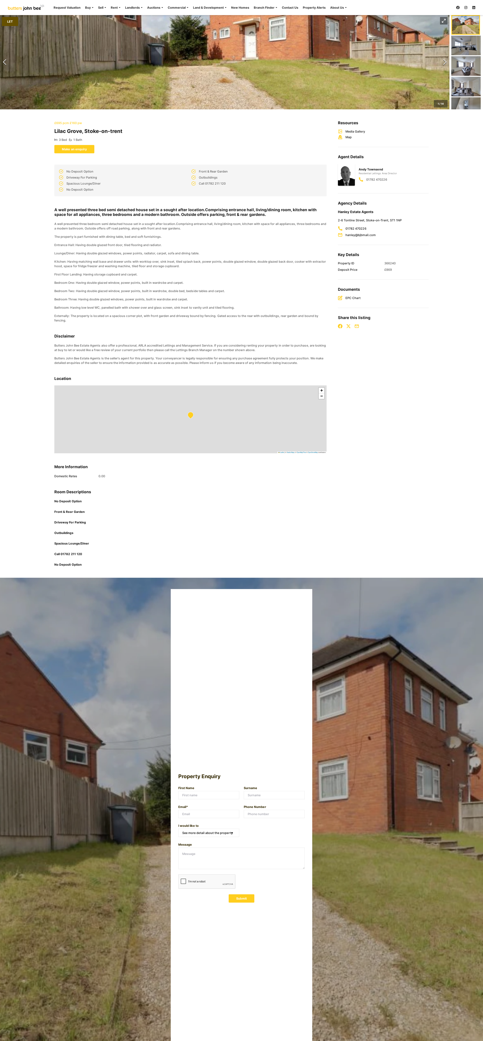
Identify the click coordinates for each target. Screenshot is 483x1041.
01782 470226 (376, 179)
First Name (186, 788)
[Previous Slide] (4, 62)
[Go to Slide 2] (466, 45)
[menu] (199, 7)
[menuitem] (67, 7)
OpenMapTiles (301, 452)
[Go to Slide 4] (466, 86)
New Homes (240, 7)
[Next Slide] (444, 62)
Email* (183, 807)
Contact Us (290, 7)
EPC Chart (353, 298)
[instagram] (466, 7)
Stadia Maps (291, 452)
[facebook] (458, 7)
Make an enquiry (74, 149)
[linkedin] (473, 7)
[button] (89, 7)
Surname (250, 788)
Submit (241, 898)
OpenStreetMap (313, 452)
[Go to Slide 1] (465, 25)
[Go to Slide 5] (466, 107)
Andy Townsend (371, 169)
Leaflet (282, 452)
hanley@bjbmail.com (360, 235)
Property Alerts (314, 7)
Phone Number (255, 807)
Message (185, 844)
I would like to (188, 826)
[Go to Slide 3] (466, 66)
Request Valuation (67, 7)
